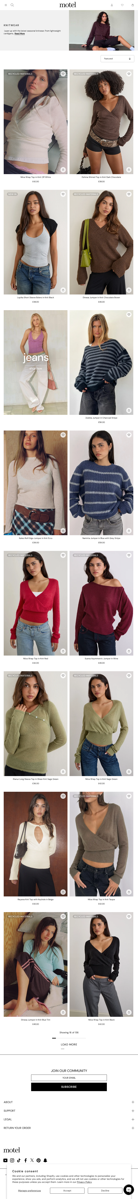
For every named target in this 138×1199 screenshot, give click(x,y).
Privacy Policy (84, 1181)
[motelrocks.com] (67, 5)
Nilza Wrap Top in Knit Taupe (101, 899)
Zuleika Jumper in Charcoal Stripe (101, 418)
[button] (63, 74)
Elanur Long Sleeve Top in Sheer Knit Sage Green (35, 779)
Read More (20, 33)
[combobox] (12, 5)
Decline (105, 1190)
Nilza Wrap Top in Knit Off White (36, 177)
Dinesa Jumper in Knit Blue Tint (35, 1019)
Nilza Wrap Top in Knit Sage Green (101, 779)
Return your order (17, 1128)
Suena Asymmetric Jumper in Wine (101, 658)
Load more (69, 1044)
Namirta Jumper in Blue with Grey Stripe (101, 538)
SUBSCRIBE (69, 1087)
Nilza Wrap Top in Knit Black (101, 1019)
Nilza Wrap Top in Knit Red (35, 658)
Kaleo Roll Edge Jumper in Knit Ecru (35, 538)
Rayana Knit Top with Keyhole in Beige (36, 899)
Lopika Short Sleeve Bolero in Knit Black (35, 297)
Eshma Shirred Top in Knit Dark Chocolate (101, 177)
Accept (67, 1190)
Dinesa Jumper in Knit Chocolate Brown (101, 297)
